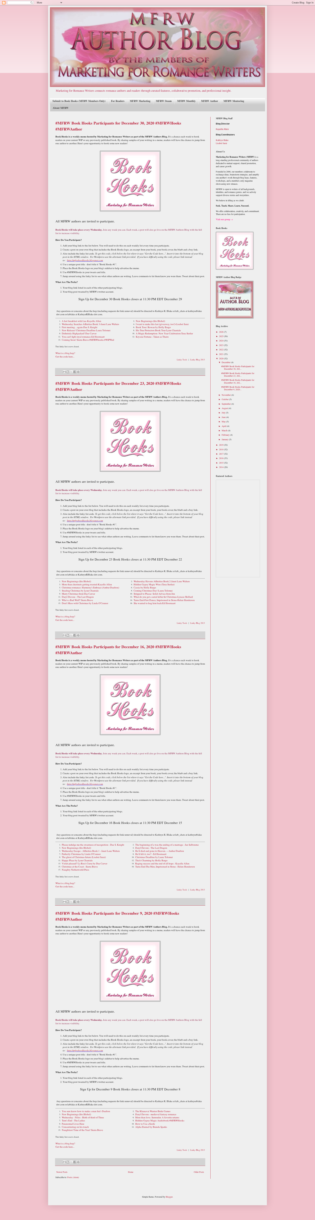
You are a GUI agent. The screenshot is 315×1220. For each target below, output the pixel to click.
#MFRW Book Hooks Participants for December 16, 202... (237, 381)
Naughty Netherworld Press (75, 869)
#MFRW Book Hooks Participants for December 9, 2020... (237, 388)
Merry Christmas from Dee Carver (78, 593)
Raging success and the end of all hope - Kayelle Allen (162, 863)
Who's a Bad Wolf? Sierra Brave (77, 600)
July (224, 412)
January (225, 439)
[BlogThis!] (68, 372)
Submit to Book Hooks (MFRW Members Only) (79, 101)
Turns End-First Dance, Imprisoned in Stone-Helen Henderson (164, 600)
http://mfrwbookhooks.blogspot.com (85, 260)
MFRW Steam (164, 101)
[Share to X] (71, 372)
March (225, 430)
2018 (221, 449)
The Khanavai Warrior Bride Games (152, 1111)
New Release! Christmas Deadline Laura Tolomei (86, 330)
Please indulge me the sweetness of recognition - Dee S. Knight (93, 844)
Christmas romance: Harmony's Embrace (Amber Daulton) (90, 587)
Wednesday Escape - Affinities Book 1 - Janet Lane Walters (91, 851)
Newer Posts (61, 1171)
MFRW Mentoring (233, 101)
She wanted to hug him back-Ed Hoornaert (155, 603)
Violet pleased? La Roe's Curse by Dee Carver (84, 863)
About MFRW (61, 108)
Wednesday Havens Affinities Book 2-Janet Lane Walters (162, 581)
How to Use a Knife (145, 1123)
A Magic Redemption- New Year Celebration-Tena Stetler (164, 333)
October (225, 399)
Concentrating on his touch (75, 1126)
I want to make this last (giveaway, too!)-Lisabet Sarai (162, 324)
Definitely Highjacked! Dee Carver (79, 333)
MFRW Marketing (140, 101)
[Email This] (64, 372)
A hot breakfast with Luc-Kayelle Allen (81, 321)
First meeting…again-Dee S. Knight (79, 327)
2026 (221, 331)
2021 (221, 354)
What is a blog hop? (65, 353)
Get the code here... (64, 356)
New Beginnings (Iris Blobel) (150, 321)
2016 (221, 458)
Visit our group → (224, 219)
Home (130, 1171)
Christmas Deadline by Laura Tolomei (154, 857)
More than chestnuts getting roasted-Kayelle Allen (87, 584)
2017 (221, 453)
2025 (221, 336)
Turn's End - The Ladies (73, 1120)
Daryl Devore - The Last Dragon (78, 596)
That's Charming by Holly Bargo (151, 860)
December (226, 362)
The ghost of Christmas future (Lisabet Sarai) (84, 857)
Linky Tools (182, 359)
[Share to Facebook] (75, 372)
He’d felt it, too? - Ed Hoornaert (150, 854)
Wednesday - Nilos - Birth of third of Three (83, 1117)
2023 (221, 345)
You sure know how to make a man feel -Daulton (86, 1111)
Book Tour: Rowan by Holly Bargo (153, 327)
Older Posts (199, 1171)
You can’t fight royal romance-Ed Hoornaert (83, 336)
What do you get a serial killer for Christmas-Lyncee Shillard (163, 596)
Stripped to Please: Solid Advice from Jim (154, 593)
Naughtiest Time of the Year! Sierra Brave (82, 1130)
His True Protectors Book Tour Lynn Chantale (158, 330)
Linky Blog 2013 (197, 359)
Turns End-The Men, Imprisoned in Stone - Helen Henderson (165, 866)
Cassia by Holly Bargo (145, 587)
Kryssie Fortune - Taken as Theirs (152, 336)
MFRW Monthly (186, 101)
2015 (221, 462)
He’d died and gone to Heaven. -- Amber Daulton (159, 851)
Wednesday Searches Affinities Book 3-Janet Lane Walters (90, 324)
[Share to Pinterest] (78, 372)
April (224, 426)
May (224, 421)
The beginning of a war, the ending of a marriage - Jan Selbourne (167, 844)
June (224, 417)
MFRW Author (209, 101)
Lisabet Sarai (221, 143)
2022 (221, 349)
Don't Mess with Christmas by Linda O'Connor (85, 603)
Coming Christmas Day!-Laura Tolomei (153, 590)
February (226, 434)
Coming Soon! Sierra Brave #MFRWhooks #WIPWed (88, 339)
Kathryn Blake (222, 140)
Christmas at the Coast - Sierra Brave (80, 866)
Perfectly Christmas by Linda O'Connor (81, 854)
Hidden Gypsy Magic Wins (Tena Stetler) (154, 584)
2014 (221, 467)
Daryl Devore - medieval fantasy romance (155, 1114)
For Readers (117, 101)
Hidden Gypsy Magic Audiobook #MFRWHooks (159, 1120)
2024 (221, 340)
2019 (221, 444)
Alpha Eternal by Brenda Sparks (151, 1126)
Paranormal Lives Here (73, 1123)
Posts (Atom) (73, 1177)
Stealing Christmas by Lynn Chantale (80, 590)
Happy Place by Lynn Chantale (77, 860)
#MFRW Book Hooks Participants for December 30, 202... (237, 367)
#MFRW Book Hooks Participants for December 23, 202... (237, 374)
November (226, 394)
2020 (221, 358)
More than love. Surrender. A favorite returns (157, 1117)
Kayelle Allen (222, 129)
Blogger (169, 1196)
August (225, 408)
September (226, 403)
